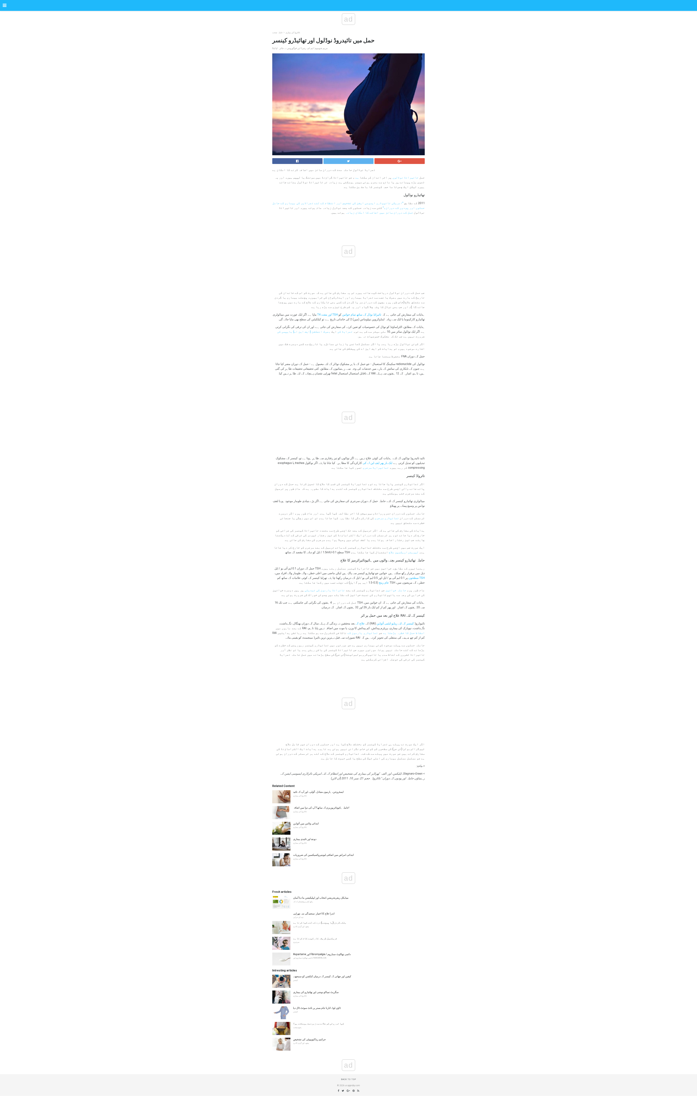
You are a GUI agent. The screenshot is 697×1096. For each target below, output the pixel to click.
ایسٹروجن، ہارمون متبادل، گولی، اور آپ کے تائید (318, 791)
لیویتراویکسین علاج (404, 552)
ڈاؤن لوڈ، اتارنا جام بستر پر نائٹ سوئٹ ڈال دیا (317, 1007)
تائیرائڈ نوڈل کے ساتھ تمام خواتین (361, 314)
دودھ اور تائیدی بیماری (304, 839)
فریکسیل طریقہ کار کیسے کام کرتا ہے (315, 938)
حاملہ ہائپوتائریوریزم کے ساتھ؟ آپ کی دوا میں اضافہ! (321, 807)
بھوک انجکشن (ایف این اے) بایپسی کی (304, 331)
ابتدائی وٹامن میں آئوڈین (306, 823)
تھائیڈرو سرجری (387, 518)
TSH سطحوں (416, 578)
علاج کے (360, 623)
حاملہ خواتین (396, 590)
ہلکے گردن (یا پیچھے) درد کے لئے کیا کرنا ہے (319, 922)
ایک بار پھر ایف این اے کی (377, 463)
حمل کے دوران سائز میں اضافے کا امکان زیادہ (379, 212)
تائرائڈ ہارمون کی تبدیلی (325, 590)
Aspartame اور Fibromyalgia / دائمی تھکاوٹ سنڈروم (322, 954)
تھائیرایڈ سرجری (376, 467)
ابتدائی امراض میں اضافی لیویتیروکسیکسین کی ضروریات (323, 854)
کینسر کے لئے (406, 623)
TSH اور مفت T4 (327, 314)
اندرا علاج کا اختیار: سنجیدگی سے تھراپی (314, 913)
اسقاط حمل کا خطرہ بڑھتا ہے (404, 633)
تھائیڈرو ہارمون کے (362, 633)
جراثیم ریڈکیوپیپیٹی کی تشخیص (309, 1039)
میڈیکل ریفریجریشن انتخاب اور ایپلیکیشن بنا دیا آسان (320, 897)
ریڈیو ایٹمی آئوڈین (387, 623)
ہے (357, 177)
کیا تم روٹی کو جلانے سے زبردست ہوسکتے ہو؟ (318, 1023)
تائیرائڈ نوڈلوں (405, 177)
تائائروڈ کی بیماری (293, 32)
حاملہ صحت (277, 32)
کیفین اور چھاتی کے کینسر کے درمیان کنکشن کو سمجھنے (322, 976)
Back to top (348, 1079)
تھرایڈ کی (345, 331)
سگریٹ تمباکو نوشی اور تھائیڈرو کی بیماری (316, 992)
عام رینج (384, 582)
